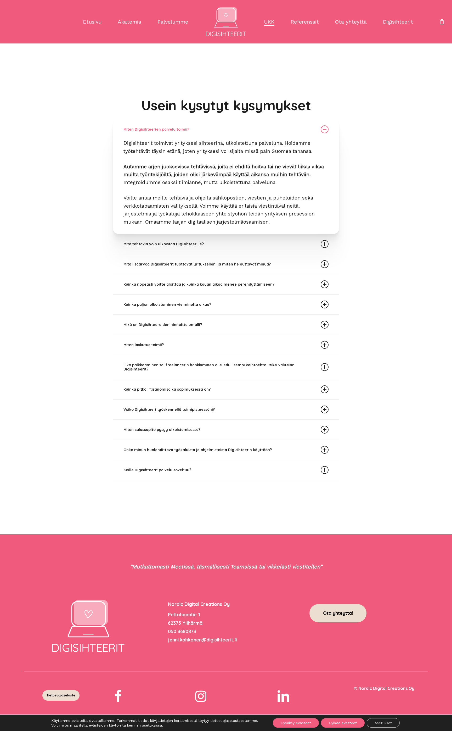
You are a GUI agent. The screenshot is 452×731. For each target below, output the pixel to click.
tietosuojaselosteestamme (233, 720)
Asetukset (383, 723)
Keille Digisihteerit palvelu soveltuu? (157, 470)
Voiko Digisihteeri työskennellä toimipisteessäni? (169, 409)
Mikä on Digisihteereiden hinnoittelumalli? (162, 324)
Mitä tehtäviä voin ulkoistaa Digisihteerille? (163, 244)
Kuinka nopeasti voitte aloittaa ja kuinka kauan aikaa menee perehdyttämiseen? (198, 284)
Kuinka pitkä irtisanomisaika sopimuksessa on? (167, 389)
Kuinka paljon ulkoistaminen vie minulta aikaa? (167, 304)
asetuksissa (152, 725)
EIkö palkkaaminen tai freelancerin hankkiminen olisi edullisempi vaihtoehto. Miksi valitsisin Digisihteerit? (209, 367)
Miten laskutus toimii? (143, 344)
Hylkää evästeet (343, 723)
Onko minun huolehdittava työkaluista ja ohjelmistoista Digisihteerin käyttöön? (197, 449)
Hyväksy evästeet (296, 723)
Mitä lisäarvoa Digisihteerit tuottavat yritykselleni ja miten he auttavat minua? (197, 264)
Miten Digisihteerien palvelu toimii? (156, 129)
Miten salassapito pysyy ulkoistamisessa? (161, 429)
